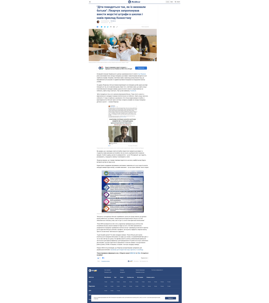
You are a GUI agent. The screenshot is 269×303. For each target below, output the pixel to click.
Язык (171, 1)
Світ (115, 277)
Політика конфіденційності (157, 270)
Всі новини (140, 277)
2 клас (112, 281)
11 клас (168, 281)
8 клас (149, 281)
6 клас (137, 281)
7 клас (143, 281)
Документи (122, 272)
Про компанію (107, 270)
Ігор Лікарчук (142, 74)
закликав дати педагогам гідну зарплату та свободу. (127, 250)
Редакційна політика (105, 261)
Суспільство (130, 277)
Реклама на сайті (108, 272)
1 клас (105, 281)
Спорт (122, 277)
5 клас (130, 281)
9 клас (155, 281)
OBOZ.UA (91, 277)
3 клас (118, 281)
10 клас (162, 281)
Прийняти (170, 298)
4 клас (124, 281)
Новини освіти (150, 277)
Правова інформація (140, 270)
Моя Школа (136, 261)
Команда (122, 270)
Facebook (133, 91)
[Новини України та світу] (130, 261)
